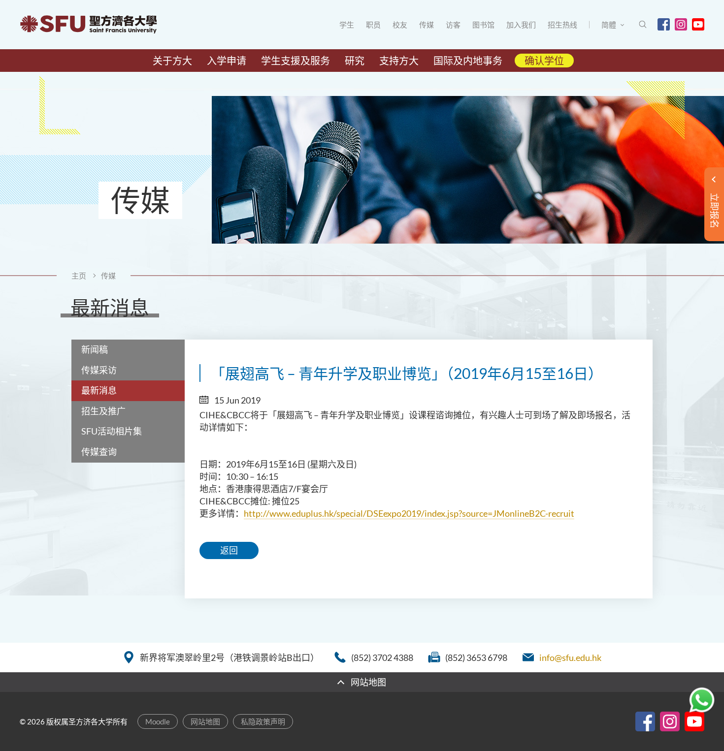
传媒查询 (99, 451)
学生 (346, 24)
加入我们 (521, 24)
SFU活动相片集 (111, 431)
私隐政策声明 (263, 721)
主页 (78, 275)
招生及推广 (103, 411)
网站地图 (205, 721)
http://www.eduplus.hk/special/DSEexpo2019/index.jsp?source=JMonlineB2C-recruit (409, 513)
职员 (373, 24)
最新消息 (99, 390)
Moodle (157, 721)
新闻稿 (94, 349)
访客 (453, 24)
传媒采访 (99, 370)
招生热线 (562, 24)
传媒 (426, 24)
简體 (608, 24)
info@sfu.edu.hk (570, 657)
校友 (400, 24)
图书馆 (483, 24)
